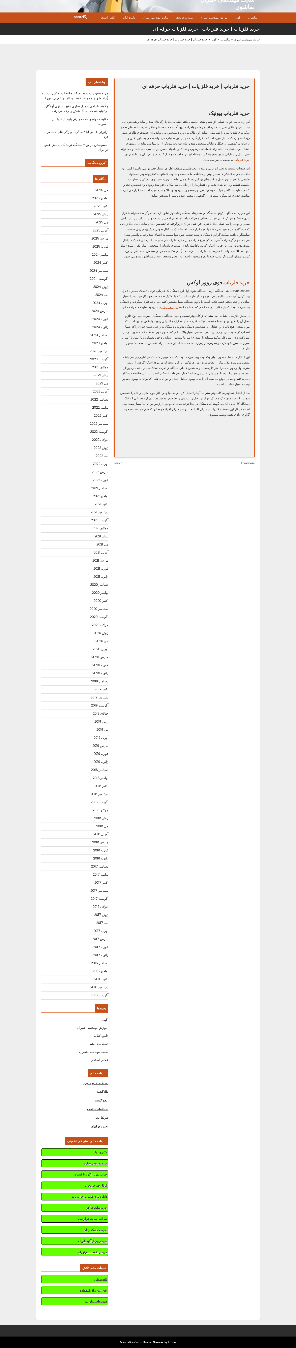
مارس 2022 (100, 472)
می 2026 (101, 190)
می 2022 (102, 455)
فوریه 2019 (100, 753)
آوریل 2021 (101, 552)
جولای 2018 (100, 810)
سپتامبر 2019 (99, 697)
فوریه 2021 (100, 568)
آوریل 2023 (100, 391)
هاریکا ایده (101, 1118)
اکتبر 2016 (101, 979)
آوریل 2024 (100, 303)
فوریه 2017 (100, 947)
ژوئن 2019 (101, 721)
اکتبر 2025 (101, 206)
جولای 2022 (100, 439)
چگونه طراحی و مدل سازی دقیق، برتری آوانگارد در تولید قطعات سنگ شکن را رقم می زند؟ (76, 108)
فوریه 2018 (100, 850)
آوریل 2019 (101, 737)
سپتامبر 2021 (99, 512)
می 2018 (102, 826)
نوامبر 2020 (100, 592)
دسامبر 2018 (99, 769)
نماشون (252, 17)
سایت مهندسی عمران (155, 17)
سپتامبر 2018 (99, 794)
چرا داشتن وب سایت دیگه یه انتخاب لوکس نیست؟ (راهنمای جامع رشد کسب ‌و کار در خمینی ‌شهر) (75, 95)
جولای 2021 (100, 528)
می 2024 (101, 294)
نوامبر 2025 (100, 198)
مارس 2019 (100, 745)
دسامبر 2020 (99, 584)
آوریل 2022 (100, 464)
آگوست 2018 (99, 802)
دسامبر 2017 (99, 866)
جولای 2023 (100, 367)
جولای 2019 (100, 713)
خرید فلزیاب (242, 160)
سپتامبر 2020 (99, 608)
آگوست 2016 (99, 995)
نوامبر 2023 (100, 343)
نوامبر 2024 (100, 254)
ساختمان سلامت (97, 1109)
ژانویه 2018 (100, 858)
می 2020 (101, 641)
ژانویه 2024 (100, 327)
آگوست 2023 (99, 359)
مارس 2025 (99, 238)
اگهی (238, 17)
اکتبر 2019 (101, 689)
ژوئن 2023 (101, 375)
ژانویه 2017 (100, 955)
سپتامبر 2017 (99, 890)
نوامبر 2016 (100, 971)
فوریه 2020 (100, 665)
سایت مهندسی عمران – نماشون (240, 39)
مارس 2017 (100, 939)
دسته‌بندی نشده (184, 17)
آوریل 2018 (100, 834)
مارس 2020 (99, 657)
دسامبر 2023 (99, 335)
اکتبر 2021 (101, 504)
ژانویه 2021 (100, 576)
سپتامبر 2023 (99, 351)
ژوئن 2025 (100, 214)
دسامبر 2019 (99, 681)
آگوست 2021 (99, 520)
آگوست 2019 (99, 705)
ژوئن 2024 (100, 286)
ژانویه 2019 (100, 761)
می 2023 (102, 383)
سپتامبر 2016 (99, 987)
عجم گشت (101, 1100)
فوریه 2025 (100, 246)
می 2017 (102, 922)
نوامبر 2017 (100, 874)
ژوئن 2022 (101, 447)
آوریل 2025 (100, 230)
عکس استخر (107, 17)
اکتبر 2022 (101, 415)
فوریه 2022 (100, 480)
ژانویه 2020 (100, 673)
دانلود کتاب (128, 17)
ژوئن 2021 (101, 536)
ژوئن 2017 (101, 914)
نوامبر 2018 (100, 778)
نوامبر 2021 (100, 496)
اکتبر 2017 (101, 882)
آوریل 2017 (100, 931)
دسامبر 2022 (99, 399)
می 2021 (102, 544)
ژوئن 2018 (101, 818)
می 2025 (101, 222)
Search (62, 17)
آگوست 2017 (99, 898)
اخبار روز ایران (99, 1126)
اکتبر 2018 (101, 786)
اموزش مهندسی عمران (214, 17)
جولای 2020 (100, 625)
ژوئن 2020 (100, 633)
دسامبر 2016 (99, 963)
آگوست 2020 (99, 617)
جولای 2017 (100, 906)
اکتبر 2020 (101, 600)
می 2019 (102, 729)
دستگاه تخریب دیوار (95, 1083)
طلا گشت (102, 1092)
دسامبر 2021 (99, 488)
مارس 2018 (100, 842)
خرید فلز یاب (169, 307)
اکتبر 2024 (100, 262)
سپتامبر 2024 (98, 270)
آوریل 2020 (100, 649)
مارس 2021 (100, 560)
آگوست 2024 (99, 278)
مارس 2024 (99, 311)
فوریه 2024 (100, 319)
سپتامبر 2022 (99, 423)
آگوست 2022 (99, 431)
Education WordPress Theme (141, 1342)
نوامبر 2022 (100, 407)
